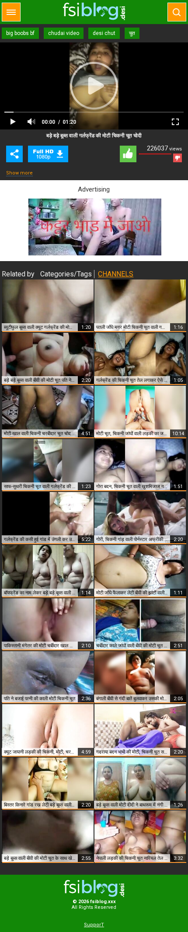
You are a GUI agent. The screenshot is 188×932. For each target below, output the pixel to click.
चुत (132, 33)
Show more (19, 173)
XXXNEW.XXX (94, 11)
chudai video (63, 33)
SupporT (94, 925)
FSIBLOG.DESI (94, 888)
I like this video (128, 154)
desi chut (104, 33)
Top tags (11, 12)
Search (176, 12)
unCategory (48, 154)
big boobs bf (20, 33)
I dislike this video (177, 158)
